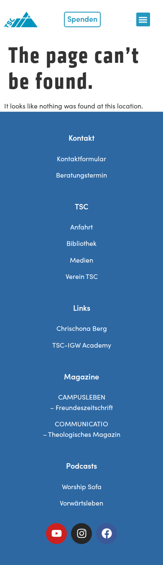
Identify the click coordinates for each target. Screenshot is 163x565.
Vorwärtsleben (81, 502)
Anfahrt (81, 226)
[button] (143, 19)
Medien (81, 259)
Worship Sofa (82, 486)
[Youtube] (56, 533)
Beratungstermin (81, 174)
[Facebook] (106, 533)
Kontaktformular (81, 158)
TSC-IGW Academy (81, 345)
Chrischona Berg (81, 328)
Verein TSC (82, 276)
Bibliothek (81, 243)
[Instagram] (81, 533)
